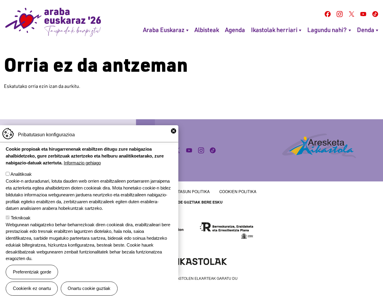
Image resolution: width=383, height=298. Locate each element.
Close (173, 131)
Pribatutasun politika (185, 191)
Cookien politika (237, 191)
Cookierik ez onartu (32, 288)
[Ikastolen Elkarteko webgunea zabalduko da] (191, 260)
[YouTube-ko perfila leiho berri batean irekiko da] (363, 14)
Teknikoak (21, 217)
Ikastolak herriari (274, 29)
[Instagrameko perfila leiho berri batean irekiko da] (339, 14)
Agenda (235, 29)
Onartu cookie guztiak (89, 288)
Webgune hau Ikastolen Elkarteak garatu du (191, 278)
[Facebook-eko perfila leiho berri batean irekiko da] (327, 14)
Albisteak (206, 29)
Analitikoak (21, 174)
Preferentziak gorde (32, 271)
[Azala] (53, 22)
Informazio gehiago (82, 162)
